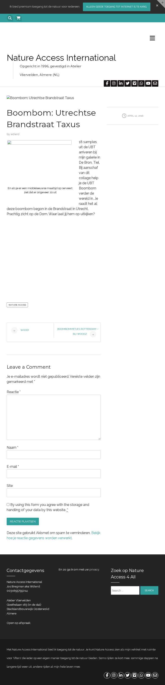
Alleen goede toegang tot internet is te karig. (116, 6)
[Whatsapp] (141, 83)
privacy (94, 569)
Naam (12, 447)
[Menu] (150, 38)
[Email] (154, 83)
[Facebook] (106, 83)
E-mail (13, 467)
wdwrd (15, 134)
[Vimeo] (134, 83)
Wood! (21, 330)
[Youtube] (148, 83)
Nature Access (17, 305)
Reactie (14, 392)
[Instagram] (113, 83)
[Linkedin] (120, 83)
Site (10, 486)
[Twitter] (127, 83)
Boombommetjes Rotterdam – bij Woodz (77, 331)
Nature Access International (61, 57)
